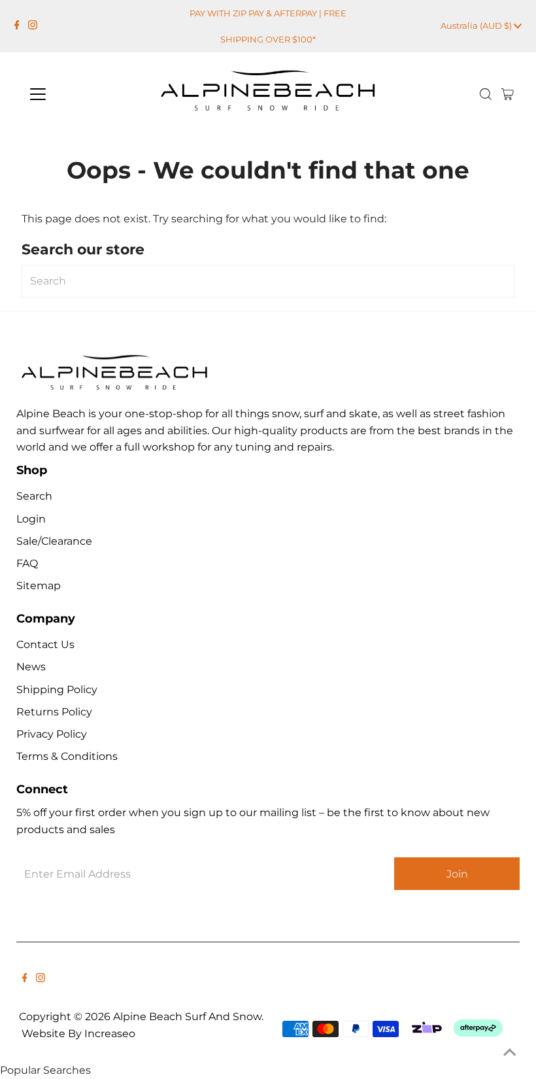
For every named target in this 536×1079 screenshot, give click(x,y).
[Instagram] (33, 26)
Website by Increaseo (78, 1033)
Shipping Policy (56, 689)
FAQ (27, 563)
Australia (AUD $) (477, 25)
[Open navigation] (80, 94)
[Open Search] (486, 94)
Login (31, 519)
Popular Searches (45, 1070)
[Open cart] (507, 94)
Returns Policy (54, 712)
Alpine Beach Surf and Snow (187, 1016)
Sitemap (38, 585)
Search (34, 496)
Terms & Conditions (67, 756)
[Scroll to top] (510, 1053)
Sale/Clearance (54, 541)
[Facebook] (17, 26)
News (31, 666)
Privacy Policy (51, 734)
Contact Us (45, 644)
